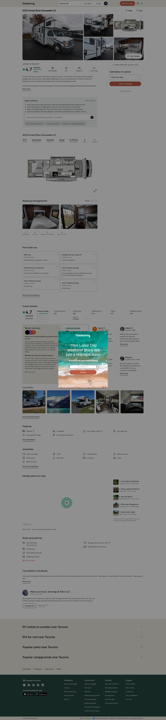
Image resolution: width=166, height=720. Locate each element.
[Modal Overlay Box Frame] (83, 360)
